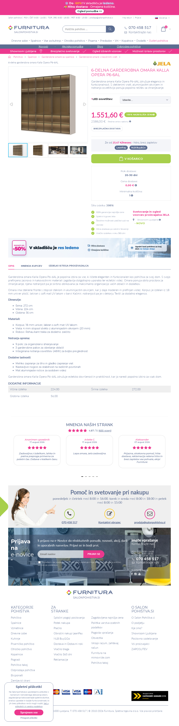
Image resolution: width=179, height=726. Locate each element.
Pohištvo (16, 617)
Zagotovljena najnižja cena (107, 617)
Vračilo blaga (61, 649)
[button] (48, 104)
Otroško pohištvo (74, 40)
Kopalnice (127, 40)
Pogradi (15, 659)
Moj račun (127, 17)
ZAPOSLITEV (139, 649)
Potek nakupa (62, 622)
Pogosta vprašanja (102, 632)
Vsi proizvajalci (140, 643)
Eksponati (17, 675)
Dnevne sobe (19, 40)
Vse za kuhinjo (52, 40)
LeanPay (121, 147)
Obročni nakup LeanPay (68, 633)
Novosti (43, 46)
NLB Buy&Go (138, 147)
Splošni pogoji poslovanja (69, 617)
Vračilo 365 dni (63, 654)
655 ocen (105, 430)
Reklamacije (61, 659)
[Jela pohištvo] (162, 63)
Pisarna (92, 40)
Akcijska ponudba (72, 46)
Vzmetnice (17, 628)
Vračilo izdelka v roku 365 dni (110, 233)
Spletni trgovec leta (105, 216)
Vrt (117, 40)
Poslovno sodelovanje (144, 638)
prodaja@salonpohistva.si (101, 17)
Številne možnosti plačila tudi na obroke (112, 222)
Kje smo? (136, 628)
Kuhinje (15, 638)
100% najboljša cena (140, 114)
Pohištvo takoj (19, 664)
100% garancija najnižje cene (110, 212)
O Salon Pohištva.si (143, 617)
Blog (100, 46)
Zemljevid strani (20, 680)
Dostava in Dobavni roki (68, 643)
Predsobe (106, 40)
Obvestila (97, 637)
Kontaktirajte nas (147, 562)
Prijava (138, 17)
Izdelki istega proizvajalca (69, 265)
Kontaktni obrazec (109, 522)
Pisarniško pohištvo (22, 643)
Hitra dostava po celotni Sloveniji (112, 229)
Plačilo (58, 628)
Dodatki (141, 40)
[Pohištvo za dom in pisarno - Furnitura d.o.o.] (29, 29)
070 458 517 (69, 522)
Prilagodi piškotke (28, 718)
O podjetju (137, 622)
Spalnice (36, 40)
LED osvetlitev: (102, 99)
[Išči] (110, 29)
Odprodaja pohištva (129, 46)
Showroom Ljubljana (148, 219)
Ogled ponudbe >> (89, 11)
